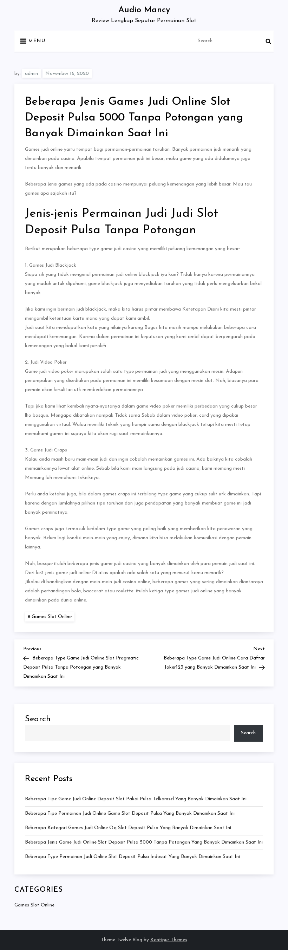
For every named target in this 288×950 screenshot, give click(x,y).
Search (38, 719)
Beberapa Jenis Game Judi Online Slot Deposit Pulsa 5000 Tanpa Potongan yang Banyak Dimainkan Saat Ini (144, 842)
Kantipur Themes (168, 940)
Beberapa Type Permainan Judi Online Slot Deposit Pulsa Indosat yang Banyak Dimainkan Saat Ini (132, 856)
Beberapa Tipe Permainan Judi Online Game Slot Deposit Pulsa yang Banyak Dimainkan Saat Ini (130, 813)
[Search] (268, 41)
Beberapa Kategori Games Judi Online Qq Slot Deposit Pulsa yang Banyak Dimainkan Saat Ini (128, 828)
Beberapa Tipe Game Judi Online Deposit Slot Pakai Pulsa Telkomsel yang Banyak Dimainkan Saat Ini (136, 799)
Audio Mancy (144, 10)
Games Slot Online (52, 616)
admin (31, 73)
